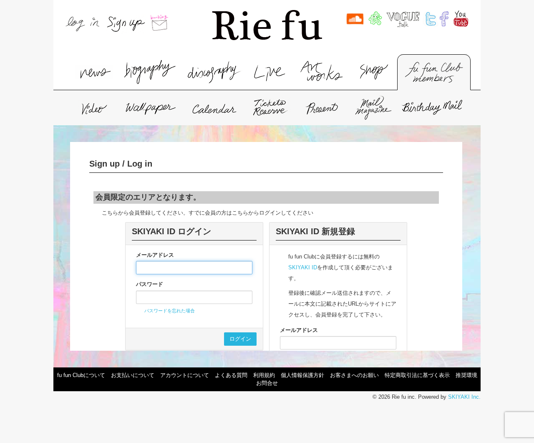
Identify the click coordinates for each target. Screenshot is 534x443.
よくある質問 (231, 375)
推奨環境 (466, 375)
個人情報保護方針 (302, 375)
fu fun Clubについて (81, 375)
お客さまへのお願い (354, 375)
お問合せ (267, 383)
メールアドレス (155, 255)
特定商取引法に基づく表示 (417, 375)
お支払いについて (132, 375)
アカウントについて (184, 375)
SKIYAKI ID (302, 267)
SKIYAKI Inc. (464, 397)
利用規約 (264, 375)
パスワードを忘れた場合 (169, 310)
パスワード (149, 284)
